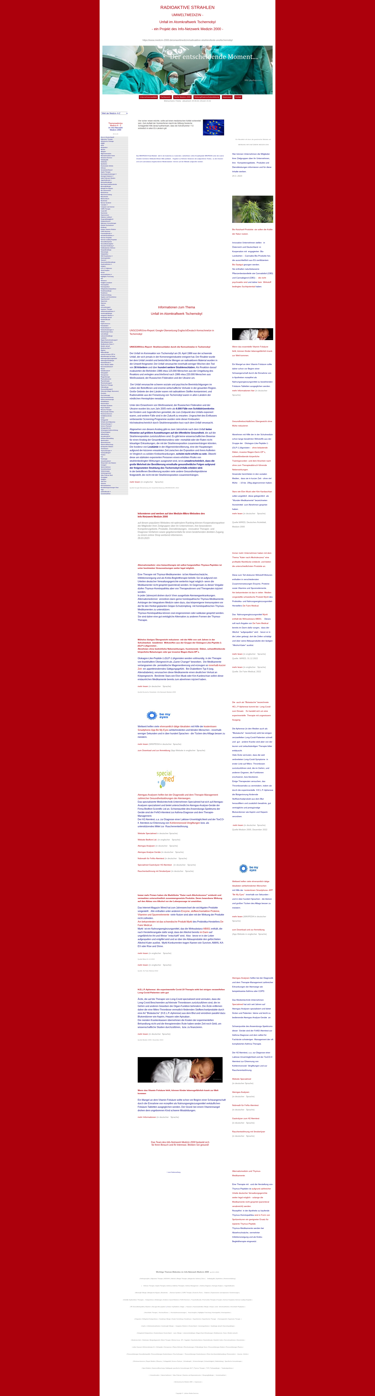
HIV (102, 278)
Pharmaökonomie (106, 379)
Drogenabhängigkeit (107, 219)
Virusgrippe (104, 477)
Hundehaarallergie (106, 291)
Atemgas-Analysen (107, 176)
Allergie (103, 151)
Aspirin (160, 1016)
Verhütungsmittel (106, 473)
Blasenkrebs (104, 196)
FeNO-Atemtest (105, 231)
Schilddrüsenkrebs (106, 416)
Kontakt (238, 97)
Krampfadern (104, 325)
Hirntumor (104, 280)
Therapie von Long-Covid (169, 999)
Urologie (103, 465)
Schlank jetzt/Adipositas (108, 422)
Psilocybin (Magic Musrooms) (110, 391)
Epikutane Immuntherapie (108, 223)
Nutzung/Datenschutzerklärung (206, 97)
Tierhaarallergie (106, 452)
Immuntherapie (105, 307)
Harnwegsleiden (105, 258)
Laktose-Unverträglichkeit (194, 819)
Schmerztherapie (106, 424)
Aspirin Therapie (105, 172)
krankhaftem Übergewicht (155, 662)
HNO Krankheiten (106, 256)
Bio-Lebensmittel (106, 190)
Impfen (103, 305)
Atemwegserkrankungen (108, 174)
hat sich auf (207, 802)
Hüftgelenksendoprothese (108, 289)
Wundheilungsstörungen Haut (110, 487)
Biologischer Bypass (107, 188)
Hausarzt (103, 260)
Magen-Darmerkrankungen (109, 340)
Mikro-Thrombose (162, 1009)
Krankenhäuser (106, 328)
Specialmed (194, 802)
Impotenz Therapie (106, 309)
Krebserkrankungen (107, 330)
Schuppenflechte (106, 428)
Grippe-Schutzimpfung (179, 606)
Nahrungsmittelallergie (107, 360)
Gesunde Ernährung (107, 246)
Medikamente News (107, 344)
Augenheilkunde (106, 180)
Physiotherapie (105, 381)
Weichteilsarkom (106, 485)
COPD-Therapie (105, 209)
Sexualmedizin (105, 436)
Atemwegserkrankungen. (203, 595)
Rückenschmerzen (106, 414)
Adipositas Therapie (107, 139)
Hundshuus (104, 293)
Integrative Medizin (107, 315)
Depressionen (105, 215)
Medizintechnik (106, 348)
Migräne (103, 350)
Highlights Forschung (107, 276)
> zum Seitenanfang (173, 1172)
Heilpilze (103, 266)
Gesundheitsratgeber (107, 244)
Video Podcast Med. (107, 475)
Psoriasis (103, 393)
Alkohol (103, 149)
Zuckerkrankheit (105, 493)
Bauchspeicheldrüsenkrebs (109, 184)
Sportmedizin (105, 440)
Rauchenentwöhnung (107, 397)
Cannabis (104, 205)
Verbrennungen (105, 471)
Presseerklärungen (107, 389)
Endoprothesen (105, 221)
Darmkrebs (104, 213)
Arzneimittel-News (106, 170)
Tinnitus (103, 455)
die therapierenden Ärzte (174, 1023)
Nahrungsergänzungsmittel (109, 358)
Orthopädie (104, 373)
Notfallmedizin (105, 371)
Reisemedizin (105, 403)
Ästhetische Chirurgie (107, 141)
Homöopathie (105, 284)
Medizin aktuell (105, 346)
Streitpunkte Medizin (107, 446)
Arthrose (103, 168)
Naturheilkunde (106, 362)
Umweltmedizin (106, 461)
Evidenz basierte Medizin (108, 229)
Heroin (103, 272)
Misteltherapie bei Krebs (108, 356)
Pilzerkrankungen (106, 383)
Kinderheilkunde (105, 319)
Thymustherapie (106, 450)
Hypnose (103, 303)
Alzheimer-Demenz (106, 157)
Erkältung (103, 227)
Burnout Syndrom (106, 203)
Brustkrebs (104, 200)
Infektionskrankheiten (108, 311)
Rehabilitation (105, 401)
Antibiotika (104, 162)
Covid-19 (104, 211)
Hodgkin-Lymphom (106, 282)
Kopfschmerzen (105, 323)
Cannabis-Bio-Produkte (256, 256)
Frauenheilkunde (106, 233)
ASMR (103, 143)
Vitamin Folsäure (258, 364)
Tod (102, 457)
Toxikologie (104, 459)
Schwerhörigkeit (105, 432)
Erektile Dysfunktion (107, 225)
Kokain (103, 321)
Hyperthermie (105, 299)
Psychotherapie (105, 395)
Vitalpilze (103, 479)
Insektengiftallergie (106, 313)
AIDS (102, 145)
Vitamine (103, 483)
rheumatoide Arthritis (107, 166)
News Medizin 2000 (107, 364)
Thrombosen (104, 448)
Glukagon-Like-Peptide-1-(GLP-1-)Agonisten (161, 658)
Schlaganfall (104, 420)
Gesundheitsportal (106, 241)
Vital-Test (103, 481)
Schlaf (102, 418)
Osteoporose (104, 375)
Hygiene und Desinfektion (108, 297)
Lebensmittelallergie (107, 336)
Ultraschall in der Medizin (108, 463)
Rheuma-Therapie (106, 409)
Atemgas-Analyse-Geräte (203, 805)
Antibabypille (104, 160)
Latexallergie (104, 334)
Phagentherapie (105, 377)
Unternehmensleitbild (148, 97)
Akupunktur (104, 147)
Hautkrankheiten (106, 264)
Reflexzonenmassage (107, 399)
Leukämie (103, 338)
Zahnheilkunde (106, 491)
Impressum (227, 97)
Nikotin (103, 368)
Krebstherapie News (107, 332)
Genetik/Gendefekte (107, 235)
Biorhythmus (104, 192)
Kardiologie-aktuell (106, 317)
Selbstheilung (105, 434)
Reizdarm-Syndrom (106, 405)
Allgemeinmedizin (106, 153)
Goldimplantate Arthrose (108, 248)
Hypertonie (104, 301)
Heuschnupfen (105, 270)
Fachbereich (166, 97)
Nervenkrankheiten (107, 366)
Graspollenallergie (106, 250)
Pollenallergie (105, 387)
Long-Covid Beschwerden (151, 1002)
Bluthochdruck (105, 198)
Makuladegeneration (107, 342)
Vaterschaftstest (106, 467)
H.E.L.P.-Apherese (106, 268)
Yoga (102, 489)
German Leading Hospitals (109, 239)
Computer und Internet (107, 207)
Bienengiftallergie (106, 186)
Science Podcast (106, 426)
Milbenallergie (105, 352)
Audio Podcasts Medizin (108, 178)
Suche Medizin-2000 (182, 97)
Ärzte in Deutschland (107, 137)
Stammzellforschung (107, 444)
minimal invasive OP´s (108, 354)
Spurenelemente (105, 442)
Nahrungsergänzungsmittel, (165, 928)
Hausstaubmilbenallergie (108, 262)
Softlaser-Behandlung (107, 438)
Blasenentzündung (106, 194)
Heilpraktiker (104, 254)
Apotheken (104, 164)
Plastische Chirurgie (107, 385)
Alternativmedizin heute (108, 155)
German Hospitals (106, 237)
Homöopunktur (105, 287)
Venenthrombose (106, 469)
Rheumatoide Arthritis (107, 412)
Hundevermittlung (106, 295)
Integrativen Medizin (163, 602)
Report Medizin (105, 407)
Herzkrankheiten (106, 274)
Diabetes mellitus (106, 217)
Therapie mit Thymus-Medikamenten (162, 574)
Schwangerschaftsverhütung (109, 430)
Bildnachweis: (169, 101)
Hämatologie (104, 252)
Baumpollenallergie (106, 182)
